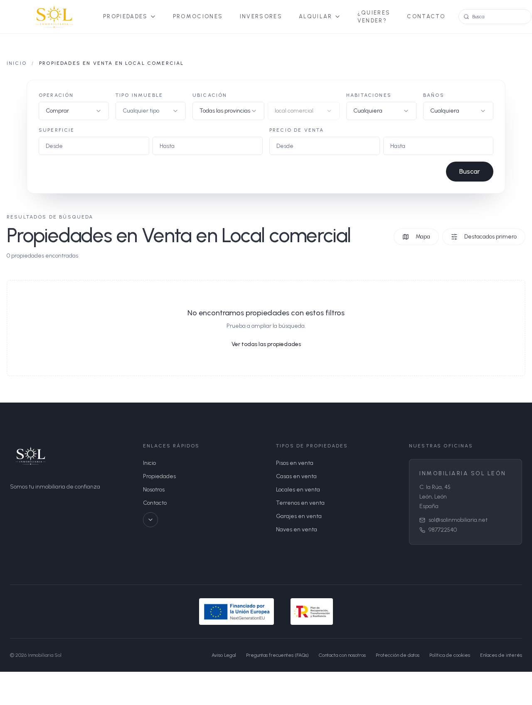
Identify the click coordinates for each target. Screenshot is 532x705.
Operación (56, 95)
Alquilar (315, 16)
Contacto (426, 16)
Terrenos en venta (300, 502)
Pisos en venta (294, 463)
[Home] (53, 16)
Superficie (57, 130)
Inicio (17, 63)
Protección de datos (397, 655)
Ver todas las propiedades (266, 344)
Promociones (198, 16)
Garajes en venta (299, 516)
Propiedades (125, 16)
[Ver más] (150, 519)
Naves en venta (296, 529)
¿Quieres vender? (374, 17)
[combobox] (74, 111)
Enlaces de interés (501, 655)
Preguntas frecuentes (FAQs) (277, 655)
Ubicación (209, 95)
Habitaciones (369, 95)
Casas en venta (296, 476)
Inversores (261, 16)
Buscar (469, 171)
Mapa (423, 236)
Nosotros (154, 489)
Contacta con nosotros (342, 655)
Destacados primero (490, 236)
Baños (433, 95)
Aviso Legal (224, 655)
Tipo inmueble (139, 95)
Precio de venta (296, 130)
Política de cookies (449, 655)
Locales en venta (298, 489)
